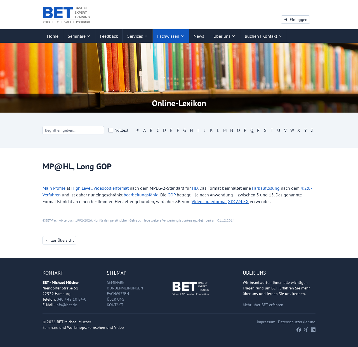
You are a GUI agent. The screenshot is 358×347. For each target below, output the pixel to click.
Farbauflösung (266, 188)
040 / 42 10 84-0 (71, 299)
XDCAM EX (238, 201)
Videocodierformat (111, 188)
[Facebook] (298, 329)
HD (195, 188)
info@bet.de (66, 304)
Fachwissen (118, 293)
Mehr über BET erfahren (263, 304)
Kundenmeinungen (125, 288)
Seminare (115, 282)
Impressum (266, 321)
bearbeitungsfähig (141, 195)
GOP (172, 195)
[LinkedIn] (313, 329)
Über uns (115, 299)
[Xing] (306, 329)
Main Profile (54, 188)
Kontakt (115, 304)
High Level (81, 188)
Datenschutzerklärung (296, 321)
